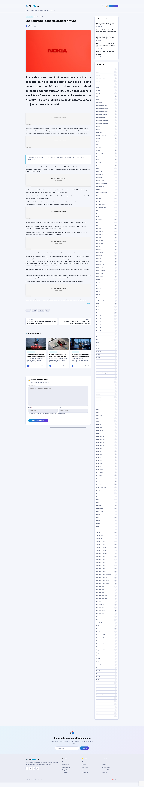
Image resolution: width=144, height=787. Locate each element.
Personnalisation (100, 511)
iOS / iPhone (85, 767)
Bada (97, 99)
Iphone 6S (98, 330)
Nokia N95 (99, 460)
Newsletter (113, 6)
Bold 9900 (99, 132)
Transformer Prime (101, 677)
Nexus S (98, 418)
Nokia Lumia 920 (100, 445)
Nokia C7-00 (99, 430)
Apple (97, 87)
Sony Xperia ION (100, 634)
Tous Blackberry (100, 671)
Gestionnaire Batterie (101, 192)
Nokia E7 (98, 433)
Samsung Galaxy (100, 541)
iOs (69, 6)
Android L (98, 84)
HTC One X (99, 261)
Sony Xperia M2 (100, 637)
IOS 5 (97, 303)
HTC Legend (99, 252)
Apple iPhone (65, 764)
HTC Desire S (99, 234)
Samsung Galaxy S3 (101, 565)
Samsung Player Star (101, 598)
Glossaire (98, 198)
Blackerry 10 (99, 126)
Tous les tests (65, 762)
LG (97, 339)
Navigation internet (101, 406)
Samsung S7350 (100, 601)
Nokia (97, 421)
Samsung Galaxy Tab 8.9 (102, 583)
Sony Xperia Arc (100, 631)
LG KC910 (98, 349)
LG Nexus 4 (99, 364)
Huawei (98, 282)
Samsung (98, 532)
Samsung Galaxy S (101, 556)
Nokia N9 (98, 457)
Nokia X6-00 (99, 469)
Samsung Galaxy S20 (101, 562)
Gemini (98, 189)
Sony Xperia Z (100, 652)
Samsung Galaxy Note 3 (102, 553)
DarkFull (98, 159)
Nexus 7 (98, 412)
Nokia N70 (99, 448)
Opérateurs (75, 6)
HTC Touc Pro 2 (100, 267)
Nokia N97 (99, 466)
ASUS (97, 96)
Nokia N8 (98, 451)
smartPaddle (99, 622)
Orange (98, 490)
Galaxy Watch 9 (100, 177)
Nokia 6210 (99, 427)
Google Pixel (65, 770)
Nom (30, 407)
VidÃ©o (98, 686)
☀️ (106, 6)
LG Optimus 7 (99, 367)
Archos (98, 90)
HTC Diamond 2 (100, 243)
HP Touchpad (99, 219)
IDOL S (98, 291)
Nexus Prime (99, 415)
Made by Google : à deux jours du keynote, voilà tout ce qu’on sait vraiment (58, 356)
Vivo (97, 689)
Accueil (27, 10)
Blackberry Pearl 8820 (102, 114)
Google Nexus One (101, 207)
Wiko (97, 698)
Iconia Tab (99, 288)
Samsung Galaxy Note (101, 547)
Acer (97, 72)
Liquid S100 (99, 379)
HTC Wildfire (99, 279)
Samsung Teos (100, 604)
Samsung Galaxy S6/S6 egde (103, 574)
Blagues (98, 129)
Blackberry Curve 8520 (102, 108)
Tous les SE (99, 674)
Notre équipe (105, 762)
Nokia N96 (99, 463)
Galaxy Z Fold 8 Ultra (101, 183)
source (88, 303)
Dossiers (98, 162)
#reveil (34, 310)
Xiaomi (98, 710)
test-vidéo (98, 665)
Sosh (97, 655)
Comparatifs (65, 772)
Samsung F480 (100, 538)
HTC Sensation (100, 264)
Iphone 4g (98, 315)
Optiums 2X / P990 (101, 487)
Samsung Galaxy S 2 (101, 559)
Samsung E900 (100, 535)
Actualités (33, 10)
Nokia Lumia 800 (100, 439)
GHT (97, 195)
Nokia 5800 (99, 424)
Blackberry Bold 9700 (101, 105)
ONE (97, 478)
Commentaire (32, 385)
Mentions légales (106, 767)
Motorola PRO (99, 400)
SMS (97, 625)
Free (97, 168)
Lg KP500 (98, 358)
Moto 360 (98, 394)
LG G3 (97, 342)
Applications (85, 772)
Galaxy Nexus (99, 174)
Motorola (98, 397)
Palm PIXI (98, 502)
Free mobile (99, 171)
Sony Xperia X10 (100, 649)
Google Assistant (100, 204)
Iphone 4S (98, 318)
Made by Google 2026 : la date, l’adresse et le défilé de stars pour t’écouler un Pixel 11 (80, 356)
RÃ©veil (98, 523)
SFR (97, 619)
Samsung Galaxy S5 (101, 571)
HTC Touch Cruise (101, 270)
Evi (97, 165)
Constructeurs (99, 153)
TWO (97, 680)
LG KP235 (98, 355)
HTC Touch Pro (100, 273)
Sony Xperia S (100, 640)
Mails (97, 391)
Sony (97, 628)
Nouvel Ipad (99, 475)
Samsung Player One (101, 595)
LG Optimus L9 (99, 376)
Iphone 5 (98, 321)
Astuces (98, 93)
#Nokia (28, 310)
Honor (97, 216)
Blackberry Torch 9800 (102, 120)
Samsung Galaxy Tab (101, 577)
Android (64, 6)
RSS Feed (104, 772)
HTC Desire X (99, 237)
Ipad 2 (97, 309)
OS (97, 493)
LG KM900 (99, 352)
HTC (97, 222)
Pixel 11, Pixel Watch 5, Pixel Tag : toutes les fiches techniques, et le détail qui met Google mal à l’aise (105, 37)
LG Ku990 (98, 361)
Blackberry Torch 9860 (102, 123)
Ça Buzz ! (98, 138)
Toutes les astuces (86, 762)
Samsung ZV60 (100, 613)
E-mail (61, 407)
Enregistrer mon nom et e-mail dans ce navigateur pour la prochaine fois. (47, 413)
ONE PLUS (98, 481)
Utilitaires (98, 683)
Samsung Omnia (100, 586)
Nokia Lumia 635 (100, 436)
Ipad (97, 306)
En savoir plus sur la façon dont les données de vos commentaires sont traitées (68, 427)
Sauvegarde (99, 616)
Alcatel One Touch (101, 78)
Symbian (98, 661)
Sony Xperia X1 (100, 646)
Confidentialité (105, 770)
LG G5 (97, 346)
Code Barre (99, 147)
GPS (97, 210)
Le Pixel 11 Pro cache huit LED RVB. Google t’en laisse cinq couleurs (105, 24)
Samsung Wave (100, 607)
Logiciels (98, 382)
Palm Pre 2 (99, 505)
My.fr (34, 6)
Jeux (97, 333)
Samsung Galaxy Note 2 (102, 550)
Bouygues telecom (101, 135)
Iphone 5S (98, 324)
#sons (47, 310)
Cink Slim (98, 144)
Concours (98, 150)
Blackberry (99, 102)
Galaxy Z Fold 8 (100, 180)
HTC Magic (99, 255)
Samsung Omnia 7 (100, 592)
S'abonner (84, 748)
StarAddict (98, 658)
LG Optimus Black (100, 370)
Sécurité (84, 770)
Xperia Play (99, 713)
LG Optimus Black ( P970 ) (102, 373)
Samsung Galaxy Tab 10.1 (102, 580)
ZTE (97, 716)
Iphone (98, 312)
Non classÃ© (99, 472)
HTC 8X (98, 225)
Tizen (97, 668)
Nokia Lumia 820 (100, 442)
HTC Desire (99, 228)
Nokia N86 (99, 454)
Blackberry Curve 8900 (102, 111)
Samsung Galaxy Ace (101, 544)
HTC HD (98, 246)
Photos (98, 514)
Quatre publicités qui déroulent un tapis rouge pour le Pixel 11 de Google (106, 30)
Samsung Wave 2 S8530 (102, 610)
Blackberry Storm (100, 117)
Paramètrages (99, 508)
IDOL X (98, 294)
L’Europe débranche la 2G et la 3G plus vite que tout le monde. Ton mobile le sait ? (35, 356)
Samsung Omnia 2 (100, 589)
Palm (97, 499)
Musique (98, 403)
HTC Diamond (99, 240)
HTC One (98, 258)
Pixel (97, 517)
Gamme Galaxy (100, 186)
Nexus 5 (98, 409)
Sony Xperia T (100, 643)
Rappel (98, 520)
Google (98, 201)
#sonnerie (41, 310)
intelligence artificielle (101, 300)
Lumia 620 (98, 385)
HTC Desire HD (100, 231)
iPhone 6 (98, 328)
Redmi (97, 526)
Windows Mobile (100, 701)
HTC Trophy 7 (100, 276)
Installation (98, 297)
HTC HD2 (98, 249)
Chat (97, 141)
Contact (104, 764)
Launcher (98, 336)
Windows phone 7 (100, 704)
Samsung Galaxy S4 (101, 568)
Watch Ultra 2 (99, 695)
